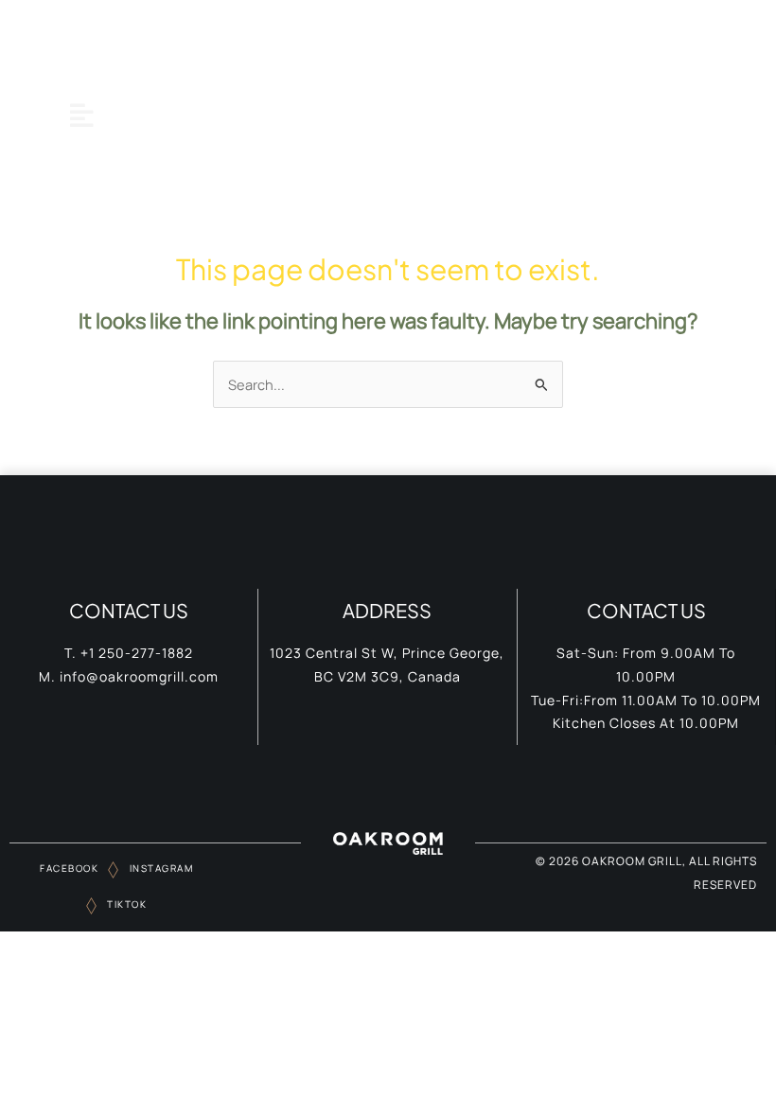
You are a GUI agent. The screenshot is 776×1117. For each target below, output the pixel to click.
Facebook (69, 868)
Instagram (159, 868)
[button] (81, 115)
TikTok (126, 904)
